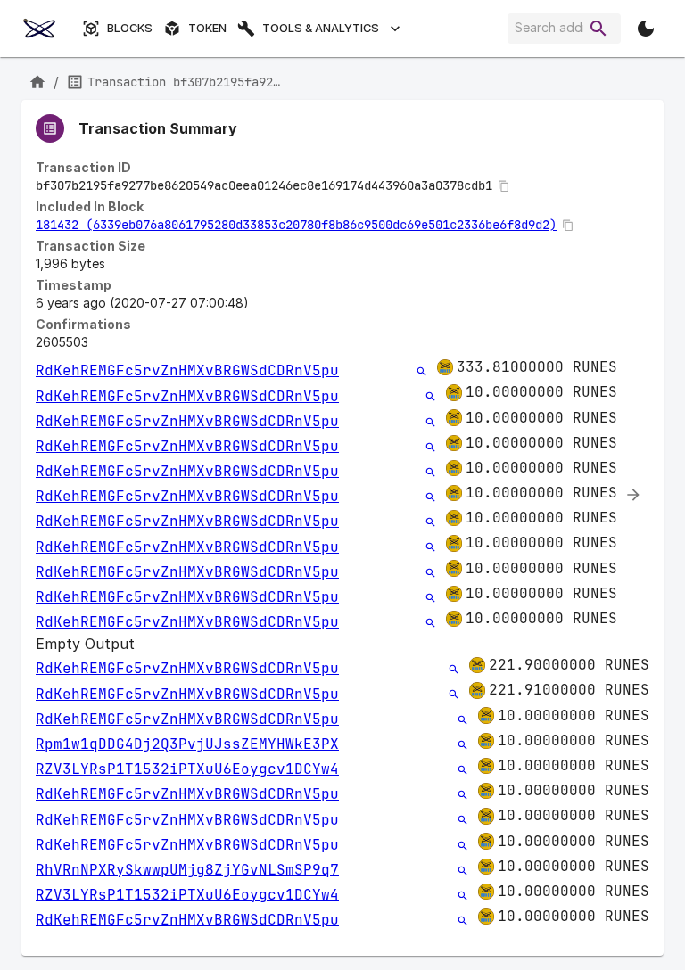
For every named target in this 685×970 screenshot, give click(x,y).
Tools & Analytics (320, 28)
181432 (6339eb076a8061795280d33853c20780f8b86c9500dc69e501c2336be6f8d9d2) (296, 225)
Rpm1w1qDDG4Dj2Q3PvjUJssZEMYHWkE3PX (187, 744)
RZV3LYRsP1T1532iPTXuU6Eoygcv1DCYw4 (187, 769)
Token (207, 28)
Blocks (130, 28)
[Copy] (504, 186)
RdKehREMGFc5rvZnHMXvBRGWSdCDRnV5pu (187, 370)
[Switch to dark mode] (646, 28)
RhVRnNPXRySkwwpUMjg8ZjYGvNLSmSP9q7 (187, 869)
